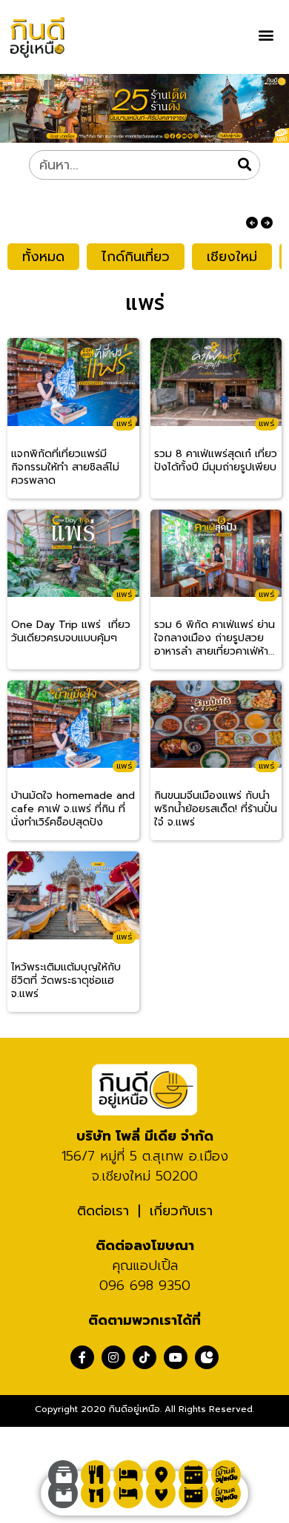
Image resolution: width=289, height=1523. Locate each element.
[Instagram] (113, 1357)
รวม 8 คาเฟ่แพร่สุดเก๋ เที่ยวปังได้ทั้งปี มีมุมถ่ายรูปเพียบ (215, 461)
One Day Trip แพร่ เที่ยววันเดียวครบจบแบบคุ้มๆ (70, 632)
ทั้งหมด (43, 256)
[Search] (244, 165)
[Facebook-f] (82, 1357)
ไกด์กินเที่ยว (136, 256)
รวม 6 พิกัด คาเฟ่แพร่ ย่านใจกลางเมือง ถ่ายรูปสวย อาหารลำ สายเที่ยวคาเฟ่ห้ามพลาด (214, 638)
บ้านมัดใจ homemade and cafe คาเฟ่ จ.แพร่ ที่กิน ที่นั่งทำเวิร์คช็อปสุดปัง (73, 809)
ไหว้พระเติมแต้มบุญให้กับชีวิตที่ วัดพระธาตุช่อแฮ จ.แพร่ (66, 981)
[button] (265, 34)
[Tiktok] (144, 1357)
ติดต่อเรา (103, 1210)
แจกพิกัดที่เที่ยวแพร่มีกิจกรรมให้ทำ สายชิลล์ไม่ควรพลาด (65, 467)
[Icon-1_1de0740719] (207, 1357)
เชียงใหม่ (232, 256)
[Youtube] (175, 1357)
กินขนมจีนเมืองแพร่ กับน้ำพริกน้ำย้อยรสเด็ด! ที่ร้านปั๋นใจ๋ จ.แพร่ (215, 809)
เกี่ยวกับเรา (181, 1210)
